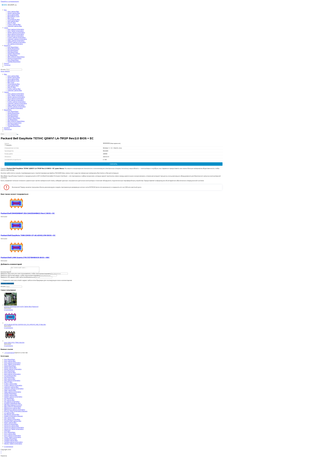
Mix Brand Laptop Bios (11, 414)
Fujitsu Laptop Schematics (16, 102)
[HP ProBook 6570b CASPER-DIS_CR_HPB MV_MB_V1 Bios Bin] (10, 323)
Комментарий (6, 272)
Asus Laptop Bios (13, 79)
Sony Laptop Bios (10, 434)
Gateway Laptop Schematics (17, 103)
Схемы (6, 92)
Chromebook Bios (13, 84)
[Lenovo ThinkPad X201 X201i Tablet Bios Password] (10, 305)
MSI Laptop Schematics (12, 419)
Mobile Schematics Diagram (13, 416)
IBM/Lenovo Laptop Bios (12, 408)
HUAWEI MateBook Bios (12, 403)
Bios (5, 74)
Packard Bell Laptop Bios (12, 421)
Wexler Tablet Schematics (13, 443)
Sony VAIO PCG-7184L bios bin (14, 342)
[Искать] (17, 134)
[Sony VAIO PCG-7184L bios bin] (10, 341)
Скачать (113, 164)
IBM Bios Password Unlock (13, 405)
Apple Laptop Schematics (16, 97)
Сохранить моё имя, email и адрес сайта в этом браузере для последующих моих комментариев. (37, 280)
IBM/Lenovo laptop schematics (14, 409)
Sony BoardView (13, 124)
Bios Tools (10, 82)
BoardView (7, 110)
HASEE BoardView (13, 118)
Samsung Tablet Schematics (14, 429)
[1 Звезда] (103, 143)
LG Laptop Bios (9, 413)
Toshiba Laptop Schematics (13, 442)
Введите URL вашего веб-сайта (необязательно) (18, 277)
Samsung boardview (14, 123)
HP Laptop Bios (9, 400)
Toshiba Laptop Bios (11, 440)
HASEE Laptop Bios (10, 395)
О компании (9, 353)
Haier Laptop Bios (10, 390)
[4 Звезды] (107, 143)
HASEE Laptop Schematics (16, 106)
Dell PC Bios (11, 87)
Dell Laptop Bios (13, 85)
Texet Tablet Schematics (12, 437)
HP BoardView (12, 119)
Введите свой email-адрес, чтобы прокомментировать (20, 275)
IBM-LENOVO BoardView (16, 121)
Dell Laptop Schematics (15, 100)
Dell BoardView (12, 116)
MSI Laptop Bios (9, 418)
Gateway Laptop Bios (14, 90)
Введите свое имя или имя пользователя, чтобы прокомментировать (26, 273)
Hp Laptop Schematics (15, 108)
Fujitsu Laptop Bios (13, 89)
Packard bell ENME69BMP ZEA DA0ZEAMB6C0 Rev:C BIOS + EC (28, 213)
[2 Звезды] (105, 143)
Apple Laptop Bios (13, 77)
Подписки (8, 129)
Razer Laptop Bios (10, 422)
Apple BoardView (13, 113)
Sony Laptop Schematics (12, 435)
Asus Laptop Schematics (15, 98)
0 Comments (8, 310)
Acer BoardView (12, 111)
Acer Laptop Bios (13, 76)
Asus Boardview (12, 115)
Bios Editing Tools (13, 81)
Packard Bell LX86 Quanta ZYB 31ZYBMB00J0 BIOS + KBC (25, 257)
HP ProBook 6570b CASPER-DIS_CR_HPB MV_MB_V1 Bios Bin (25, 324)
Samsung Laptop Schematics (14, 427)
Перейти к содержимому (10, 1)
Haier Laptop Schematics (15, 105)
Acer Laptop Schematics (15, 94)
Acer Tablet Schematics (15, 95)
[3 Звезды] (106, 143)
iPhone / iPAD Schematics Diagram (15, 411)
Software (7, 431)
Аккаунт (7, 128)
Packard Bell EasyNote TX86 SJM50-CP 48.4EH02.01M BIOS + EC (28, 235)
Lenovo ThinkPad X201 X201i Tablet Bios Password (21, 306)
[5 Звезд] (109, 143)
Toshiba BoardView (13, 126)
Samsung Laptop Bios (11, 426)
